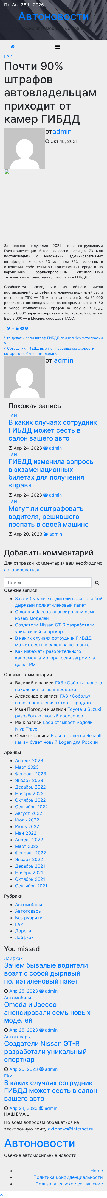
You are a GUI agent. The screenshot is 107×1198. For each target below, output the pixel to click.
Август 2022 (28, 813)
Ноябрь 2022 (29, 793)
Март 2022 (27, 846)
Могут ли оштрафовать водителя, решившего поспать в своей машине (49, 516)
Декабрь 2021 (30, 866)
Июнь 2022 (27, 826)
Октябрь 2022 (30, 800)
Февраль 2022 (30, 853)
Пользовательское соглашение (69, 1183)
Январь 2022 (29, 859)
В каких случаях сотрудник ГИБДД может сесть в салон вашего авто (53, 430)
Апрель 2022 (29, 839)
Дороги (23, 931)
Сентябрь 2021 (31, 885)
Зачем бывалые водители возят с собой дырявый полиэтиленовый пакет (46, 973)
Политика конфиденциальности (68, 1177)
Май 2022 (25, 833)
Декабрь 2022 (30, 787)
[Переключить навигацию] (58, 47)
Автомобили (28, 904)
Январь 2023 (29, 780)
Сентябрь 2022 (31, 806)
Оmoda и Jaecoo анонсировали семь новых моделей (47, 1012)
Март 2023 (27, 767)
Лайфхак (24, 937)
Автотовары (28, 911)
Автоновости (53, 16)
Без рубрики (29, 917)
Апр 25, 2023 (23, 991)
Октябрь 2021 (30, 879)
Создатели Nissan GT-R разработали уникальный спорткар (45, 1051)
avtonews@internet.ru (70, 1129)
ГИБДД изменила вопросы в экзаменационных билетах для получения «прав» (52, 473)
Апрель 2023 (29, 760)
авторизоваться (21, 569)
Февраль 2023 (30, 773)
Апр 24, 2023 (23, 1108)
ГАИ (8, 56)
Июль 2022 (27, 820)
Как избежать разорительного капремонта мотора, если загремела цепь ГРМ (55, 657)
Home (97, 1170)
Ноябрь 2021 (29, 872)
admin (62, 131)
